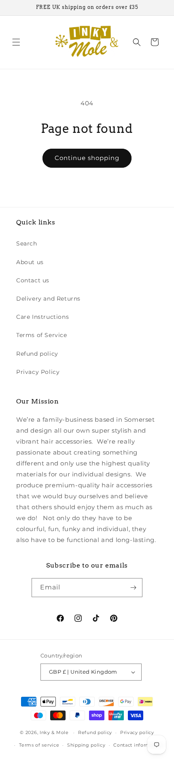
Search (26, 243)
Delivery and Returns (48, 298)
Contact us (32, 280)
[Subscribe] (133, 587)
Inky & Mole (54, 732)
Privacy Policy (37, 372)
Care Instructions (42, 316)
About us (30, 262)
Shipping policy (86, 745)
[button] (16, 42)
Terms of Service (41, 335)
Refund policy (37, 353)
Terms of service (39, 745)
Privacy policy (137, 732)
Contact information (138, 745)
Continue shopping (87, 158)
